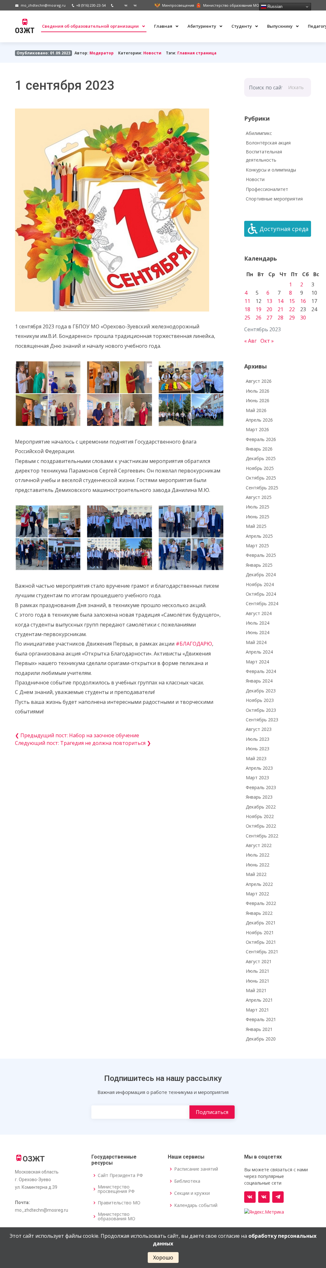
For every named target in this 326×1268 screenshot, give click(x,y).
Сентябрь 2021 (262, 952)
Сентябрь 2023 (262, 720)
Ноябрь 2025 (260, 468)
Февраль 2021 (261, 1019)
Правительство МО (119, 1203)
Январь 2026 (259, 449)
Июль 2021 (257, 971)
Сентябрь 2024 (262, 603)
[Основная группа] (250, 1197)
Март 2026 (257, 429)
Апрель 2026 (259, 420)
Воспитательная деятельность (264, 156)
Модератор (101, 53)
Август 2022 (259, 845)
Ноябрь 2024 (260, 584)
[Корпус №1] (264, 1197)
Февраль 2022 (261, 903)
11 (247, 301)
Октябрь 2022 (261, 826)
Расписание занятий (196, 1169)
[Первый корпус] (133, 5)
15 (292, 301)
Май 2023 (256, 758)
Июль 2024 (257, 623)
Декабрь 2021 (261, 923)
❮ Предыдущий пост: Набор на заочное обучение (77, 735)
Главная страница (196, 53)
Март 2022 (257, 894)
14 (280, 301)
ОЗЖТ (24, 30)
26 (258, 317)
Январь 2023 (259, 797)
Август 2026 (259, 381)
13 (269, 301)
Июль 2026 (257, 391)
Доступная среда (283, 229)
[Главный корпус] (123, 5)
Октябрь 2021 (261, 942)
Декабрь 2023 (261, 691)
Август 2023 (259, 729)
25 (247, 317)
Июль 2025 (257, 507)
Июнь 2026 (257, 400)
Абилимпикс (259, 133)
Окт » (267, 340)
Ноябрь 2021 (260, 932)
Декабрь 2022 (261, 807)
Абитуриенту (202, 26)
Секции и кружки (192, 1193)
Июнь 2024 (257, 632)
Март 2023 (257, 777)
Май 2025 (256, 526)
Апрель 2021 (259, 1000)
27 (269, 317)
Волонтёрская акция (268, 143)
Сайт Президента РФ (120, 1175)
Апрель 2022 (259, 884)
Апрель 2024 (259, 652)
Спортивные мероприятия (274, 199)
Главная (163, 26)
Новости (152, 53)
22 (292, 309)
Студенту (242, 26)
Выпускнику (280, 26)
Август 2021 (259, 961)
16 (303, 301)
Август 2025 (259, 497)
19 (258, 309)
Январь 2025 (259, 565)
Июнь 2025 (257, 517)
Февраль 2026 (261, 439)
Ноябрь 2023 (260, 700)
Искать (296, 87)
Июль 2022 (257, 855)
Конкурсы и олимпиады (271, 170)
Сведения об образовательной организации (91, 26)
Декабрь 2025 (261, 458)
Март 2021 (257, 1010)
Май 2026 (256, 410)
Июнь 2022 (257, 865)
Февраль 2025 (261, 555)
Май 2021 (256, 990)
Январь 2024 (259, 681)
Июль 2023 (257, 739)
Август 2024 (259, 613)
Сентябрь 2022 (262, 836)
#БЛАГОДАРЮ (194, 643)
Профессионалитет (267, 189)
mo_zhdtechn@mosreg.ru (43, 5)
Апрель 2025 (259, 536)
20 (269, 309)
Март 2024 (257, 662)
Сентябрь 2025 (262, 488)
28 (280, 317)
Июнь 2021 (257, 981)
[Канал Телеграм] (278, 1197)
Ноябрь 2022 (260, 816)
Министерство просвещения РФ (116, 1189)
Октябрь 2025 (261, 478)
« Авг (250, 340)
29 (292, 317)
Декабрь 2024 (261, 574)
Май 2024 (256, 642)
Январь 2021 (259, 1029)
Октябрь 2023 (261, 710)
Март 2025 (257, 546)
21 (280, 309)
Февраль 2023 (261, 787)
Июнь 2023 (257, 749)
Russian (274, 6)
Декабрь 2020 (261, 1039)
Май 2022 (256, 874)
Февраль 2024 (261, 671)
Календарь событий (195, 1205)
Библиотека (187, 1181)
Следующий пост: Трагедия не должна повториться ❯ (83, 742)
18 (247, 309)
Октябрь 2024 (261, 594)
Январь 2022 (259, 913)
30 (303, 317)
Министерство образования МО (116, 1216)
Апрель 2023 (259, 768)
